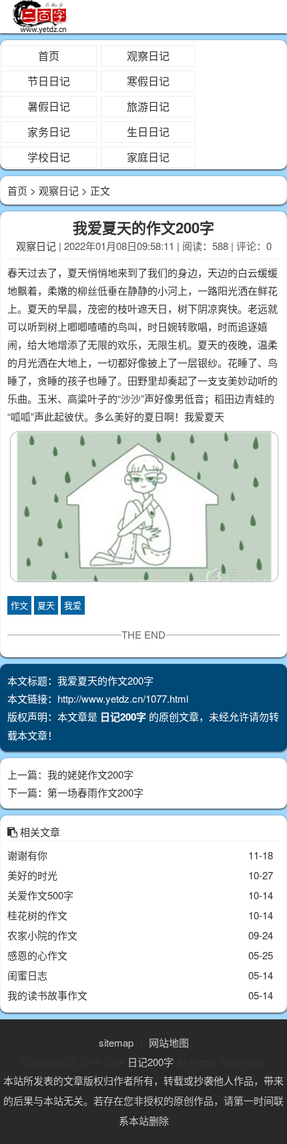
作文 (19, 605)
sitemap (116, 1042)
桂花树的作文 (37, 915)
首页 (48, 55)
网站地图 (169, 1042)
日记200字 (150, 1062)
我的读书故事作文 (47, 995)
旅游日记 (148, 106)
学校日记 (48, 157)
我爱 (72, 605)
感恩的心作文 (37, 955)
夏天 (46, 605)
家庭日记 (148, 157)
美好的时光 (32, 875)
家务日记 (48, 131)
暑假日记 (48, 106)
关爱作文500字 (40, 895)
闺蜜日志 (27, 975)
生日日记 (148, 131)
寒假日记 (148, 81)
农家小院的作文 (42, 935)
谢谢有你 (27, 855)
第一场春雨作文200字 (95, 792)
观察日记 (148, 55)
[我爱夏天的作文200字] (143, 509)
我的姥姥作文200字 (90, 774)
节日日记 (48, 81)
